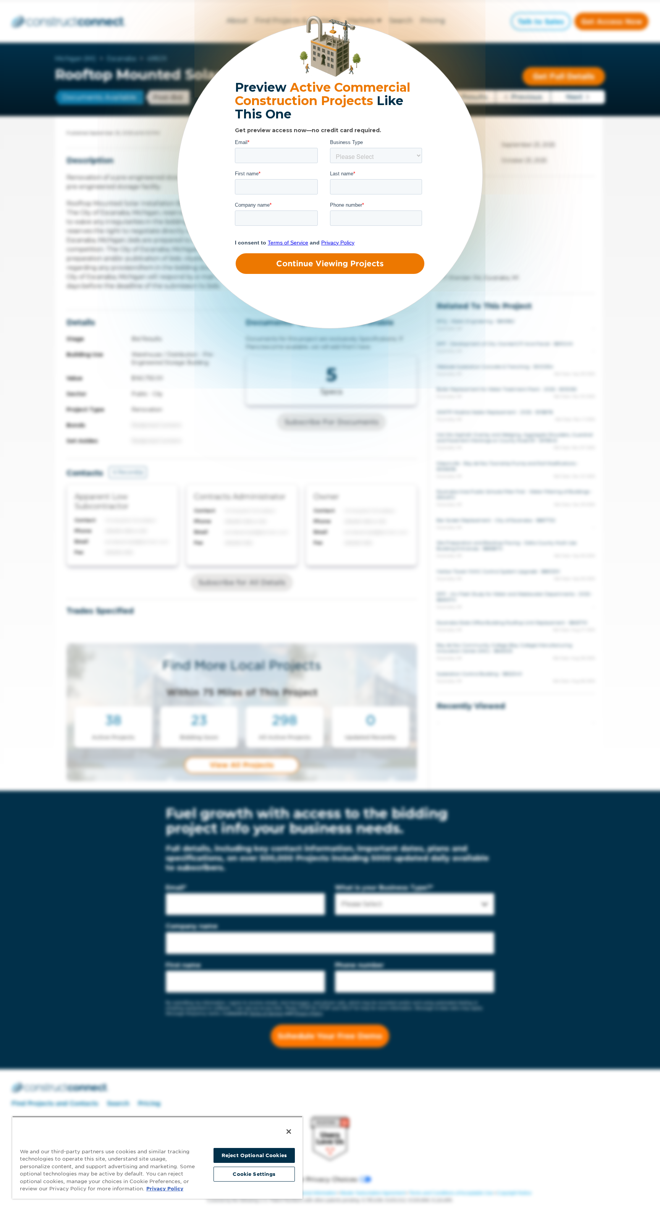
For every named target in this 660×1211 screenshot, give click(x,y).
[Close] (288, 1131)
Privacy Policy (164, 1189)
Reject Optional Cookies (254, 1155)
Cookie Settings (254, 1174)
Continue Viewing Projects (330, 263)
